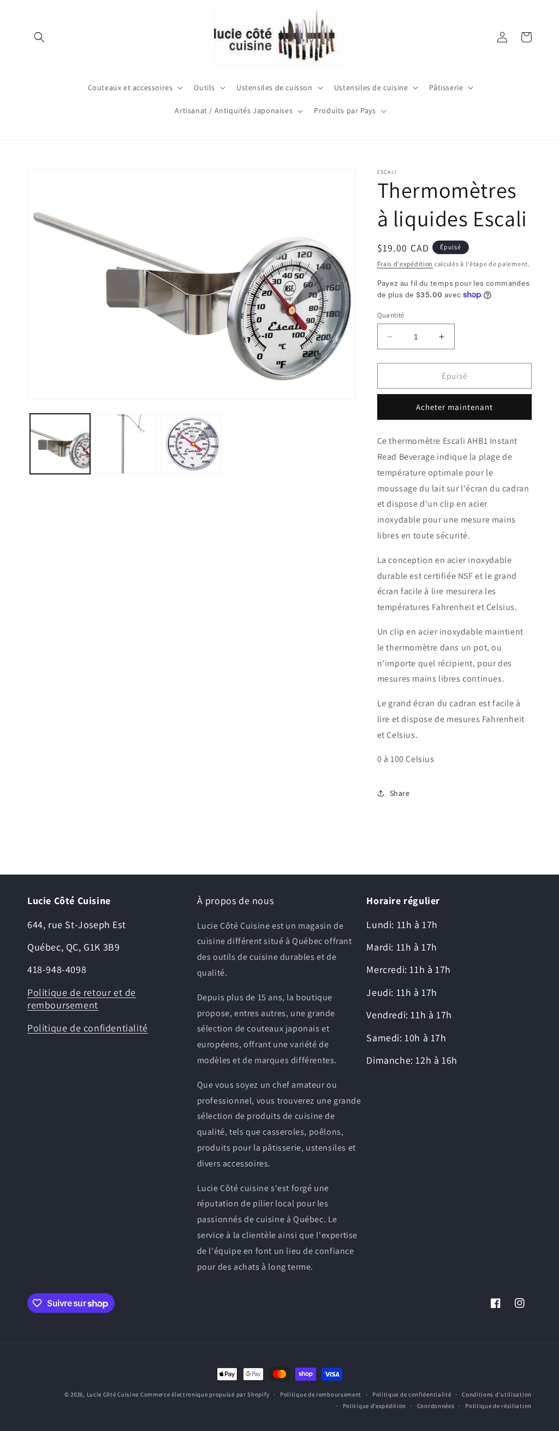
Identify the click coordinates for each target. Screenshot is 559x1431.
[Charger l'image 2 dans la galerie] (126, 444)
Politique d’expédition (374, 1406)
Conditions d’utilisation (497, 1394)
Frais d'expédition (405, 264)
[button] (39, 37)
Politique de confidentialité (87, 1028)
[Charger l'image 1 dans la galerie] (60, 444)
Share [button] (400, 793)
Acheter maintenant (454, 407)
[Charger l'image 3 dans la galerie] (191, 444)
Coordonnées (436, 1406)
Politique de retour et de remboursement (81, 998)
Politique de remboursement (320, 1394)
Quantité (391, 315)
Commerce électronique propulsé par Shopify (204, 1394)
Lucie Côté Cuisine (113, 1394)
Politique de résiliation (498, 1406)
